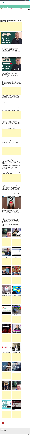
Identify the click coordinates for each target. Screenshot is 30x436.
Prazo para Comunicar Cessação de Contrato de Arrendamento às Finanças (25, 9)
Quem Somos (2, 7)
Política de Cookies (3, 431)
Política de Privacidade (3, 430)
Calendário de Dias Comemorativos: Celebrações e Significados (15, 9)
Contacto (6, 7)
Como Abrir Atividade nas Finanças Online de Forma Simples (6, 9)
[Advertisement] (15, 15)
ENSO (2, 2)
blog (4, 31)
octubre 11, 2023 (2, 31)
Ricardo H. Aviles (7, 422)
